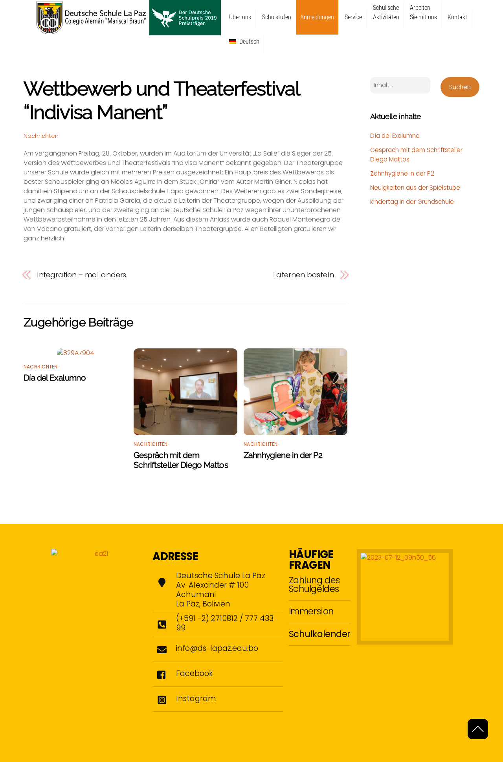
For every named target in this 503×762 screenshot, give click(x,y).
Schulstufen (276, 17)
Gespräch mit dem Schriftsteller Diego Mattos (181, 460)
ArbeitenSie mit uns (423, 12)
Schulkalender (320, 634)
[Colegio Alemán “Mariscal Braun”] (128, 32)
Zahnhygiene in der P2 (283, 455)
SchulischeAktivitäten (386, 12)
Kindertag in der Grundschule (412, 202)
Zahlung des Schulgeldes (314, 584)
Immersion (311, 611)
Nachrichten (41, 136)
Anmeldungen (317, 17)
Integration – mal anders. (82, 275)
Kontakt (457, 17)
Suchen (460, 87)
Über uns (240, 17)
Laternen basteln (303, 275)
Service (353, 17)
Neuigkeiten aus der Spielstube (415, 187)
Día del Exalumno (55, 378)
